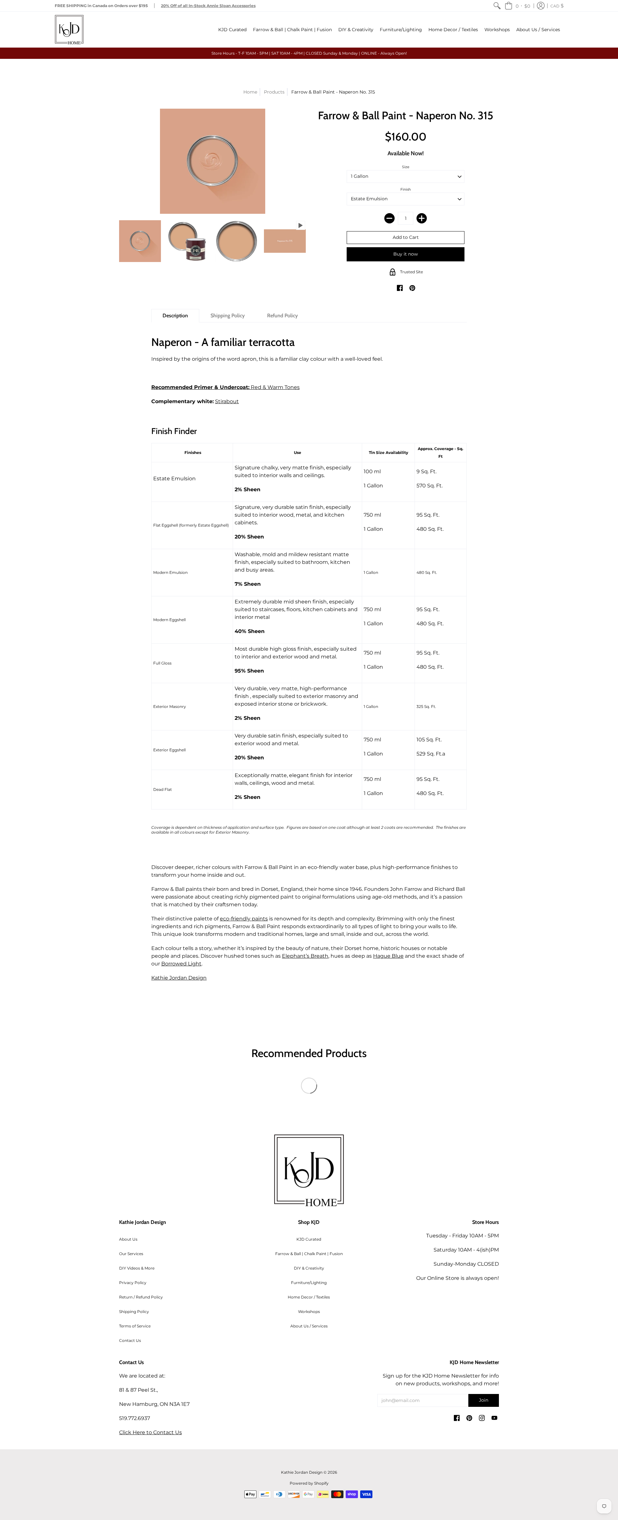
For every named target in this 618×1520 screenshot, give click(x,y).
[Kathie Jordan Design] (69, 30)
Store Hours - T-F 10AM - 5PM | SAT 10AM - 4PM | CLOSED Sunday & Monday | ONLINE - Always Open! (309, 53)
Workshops (309, 1311)
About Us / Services (309, 1326)
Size (405, 167)
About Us (128, 1239)
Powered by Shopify (309, 1483)
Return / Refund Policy (141, 1297)
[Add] (422, 218)
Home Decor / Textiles (309, 1297)
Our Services (131, 1253)
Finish (405, 189)
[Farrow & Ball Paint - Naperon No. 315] (140, 241)
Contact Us (130, 1340)
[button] (517, 5)
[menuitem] (497, 5)
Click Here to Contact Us (150, 1432)
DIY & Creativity (309, 1268)
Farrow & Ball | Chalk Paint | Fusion (309, 1253)
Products (274, 92)
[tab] (175, 315)
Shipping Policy (134, 1311)
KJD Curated (308, 1239)
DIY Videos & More (136, 1268)
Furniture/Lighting (309, 1282)
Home (250, 92)
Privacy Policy (132, 1282)
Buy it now (405, 254)
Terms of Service (135, 1326)
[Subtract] (389, 218)
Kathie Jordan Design (179, 978)
